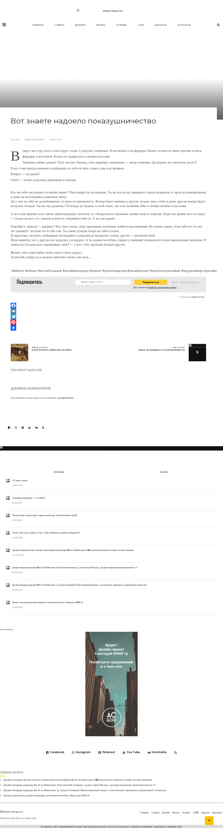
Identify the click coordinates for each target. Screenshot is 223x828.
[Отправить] (108, 328)
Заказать (161, 25)
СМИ (141, 25)
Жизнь (100, 25)
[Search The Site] (43, 428)
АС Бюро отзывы (20, 480)
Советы (59, 25)
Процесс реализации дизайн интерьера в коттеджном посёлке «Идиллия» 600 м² (47, 602)
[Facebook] (108, 305)
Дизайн (80, 25)
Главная (38, 25)
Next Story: (161, 349)
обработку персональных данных (162, 287)
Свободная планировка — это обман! (28, 497)
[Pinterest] (108, 322)
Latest (165, 472)
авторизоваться (66, 397)
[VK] (108, 311)
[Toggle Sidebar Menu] (4, 24)
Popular (59, 472)
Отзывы (121, 25)
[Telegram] (108, 316)
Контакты (184, 25)
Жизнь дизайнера (34, 140)
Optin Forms (198, 297)
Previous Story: (52, 349)
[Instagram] (16, 428)
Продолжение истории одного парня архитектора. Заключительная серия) (44, 515)
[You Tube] (29, 428)
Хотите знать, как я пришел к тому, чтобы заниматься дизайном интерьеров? (46, 532)
